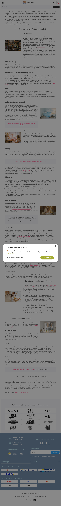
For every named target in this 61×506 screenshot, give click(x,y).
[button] (15, 257)
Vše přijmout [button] (47, 257)
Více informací (10, 253)
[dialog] (30, 253)
